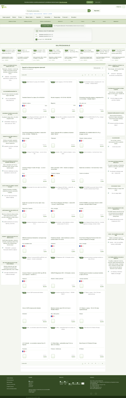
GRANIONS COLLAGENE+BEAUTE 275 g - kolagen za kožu (90, 133)
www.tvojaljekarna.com (96, 388)
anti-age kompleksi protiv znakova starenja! (10, 263)
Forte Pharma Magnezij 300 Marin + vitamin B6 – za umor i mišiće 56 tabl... (63, 203)
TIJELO (82, 21)
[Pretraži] (89, 10)
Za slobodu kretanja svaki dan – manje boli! (115, 162)
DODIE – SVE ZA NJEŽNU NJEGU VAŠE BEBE (116, 235)
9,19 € (102, 111)
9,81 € (102, 216)
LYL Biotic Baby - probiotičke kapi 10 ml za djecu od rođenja (62, 343)
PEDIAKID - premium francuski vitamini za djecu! (10, 237)
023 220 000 (48, 39)
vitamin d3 (45, 13)
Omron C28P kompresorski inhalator (31, 308)
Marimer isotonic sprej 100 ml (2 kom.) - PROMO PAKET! (61, 308)
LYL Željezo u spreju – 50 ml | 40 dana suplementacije (89, 308)
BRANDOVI (115, 21)
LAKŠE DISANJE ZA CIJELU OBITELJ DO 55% (10, 211)
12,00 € (45, 181)
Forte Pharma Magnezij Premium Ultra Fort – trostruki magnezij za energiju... (90, 238)
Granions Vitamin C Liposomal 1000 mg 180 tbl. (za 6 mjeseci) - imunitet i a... (34, 273)
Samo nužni (97, 2)
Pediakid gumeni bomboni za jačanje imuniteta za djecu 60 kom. (91, 273)
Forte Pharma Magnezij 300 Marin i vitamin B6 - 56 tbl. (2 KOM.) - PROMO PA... (34, 133)
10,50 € (73, 356)
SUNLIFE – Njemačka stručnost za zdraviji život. (116, 66)
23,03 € (102, 146)
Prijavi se (119, 6)
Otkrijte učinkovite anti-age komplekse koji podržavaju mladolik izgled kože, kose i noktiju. (10, 268)
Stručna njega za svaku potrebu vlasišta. (116, 89)
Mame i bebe (29, 17)
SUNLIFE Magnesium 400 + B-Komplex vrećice (63, 273)
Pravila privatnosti (10, 380)
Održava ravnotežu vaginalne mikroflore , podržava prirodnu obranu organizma (10, 142)
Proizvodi (65, 17)
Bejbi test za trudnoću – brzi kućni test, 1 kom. (91, 167)
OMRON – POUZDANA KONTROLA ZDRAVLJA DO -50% (10, 66)
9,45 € (102, 251)
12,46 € (73, 251)
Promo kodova (69, 25)
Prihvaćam (89, 2)
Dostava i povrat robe (11, 384)
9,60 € (45, 356)
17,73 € (45, 146)
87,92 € (45, 321)
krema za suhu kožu (38, 13)
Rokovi (14, 17)
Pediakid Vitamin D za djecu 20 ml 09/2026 (33, 97)
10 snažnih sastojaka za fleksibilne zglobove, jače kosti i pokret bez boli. (116, 167)
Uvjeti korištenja (10, 377)
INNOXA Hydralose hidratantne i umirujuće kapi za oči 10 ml (34, 238)
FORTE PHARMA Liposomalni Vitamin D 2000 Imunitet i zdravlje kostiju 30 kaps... (90, 203)
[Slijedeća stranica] (102, 75)
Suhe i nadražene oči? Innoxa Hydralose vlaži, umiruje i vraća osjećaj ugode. (10, 166)
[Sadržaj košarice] (24, 110)
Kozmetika (47, 17)
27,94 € (102, 356)
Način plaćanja (9, 382)
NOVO (104, 21)
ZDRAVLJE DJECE (28, 21)
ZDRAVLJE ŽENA (12, 21)
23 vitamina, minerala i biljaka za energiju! (116, 258)
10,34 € (73, 216)
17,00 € (45, 216)
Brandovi (73, 17)
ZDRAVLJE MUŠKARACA (45, 21)
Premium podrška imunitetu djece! (116, 113)
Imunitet (38, 17)
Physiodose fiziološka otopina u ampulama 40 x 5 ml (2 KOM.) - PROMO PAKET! (91, 98)
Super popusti (6, 17)
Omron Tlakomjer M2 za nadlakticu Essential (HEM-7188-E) (62, 133)
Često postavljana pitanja (12, 388)
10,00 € (73, 321)
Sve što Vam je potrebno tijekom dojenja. (10, 186)
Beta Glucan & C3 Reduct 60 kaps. (88, 343)
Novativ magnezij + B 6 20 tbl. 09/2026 (61, 97)
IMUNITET (60, 21)
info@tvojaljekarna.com (97, 387)
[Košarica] (123, 6)
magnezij (31, 13)
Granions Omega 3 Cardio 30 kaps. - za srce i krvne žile (34, 168)
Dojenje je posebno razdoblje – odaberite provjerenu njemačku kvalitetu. (10, 191)
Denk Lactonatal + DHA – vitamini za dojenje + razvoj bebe (62, 168)
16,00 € (45, 286)
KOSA (93, 21)
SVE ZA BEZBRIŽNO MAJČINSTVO (10, 91)
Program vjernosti (10, 386)
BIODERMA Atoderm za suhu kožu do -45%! (10, 114)
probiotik (50, 13)
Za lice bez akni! (116, 137)
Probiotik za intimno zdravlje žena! (10, 137)
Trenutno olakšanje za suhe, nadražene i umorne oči (10, 162)
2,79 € (102, 181)
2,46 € (45, 111)
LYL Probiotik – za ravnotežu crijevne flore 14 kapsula (33, 343)
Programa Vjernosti (60, 25)
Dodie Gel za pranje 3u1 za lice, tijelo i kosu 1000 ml (33, 203)
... (98, 74)
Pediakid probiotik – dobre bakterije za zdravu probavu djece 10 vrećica (62, 238)
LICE (72, 21)
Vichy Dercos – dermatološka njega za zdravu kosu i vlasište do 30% (116, 94)
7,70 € (73, 286)
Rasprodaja (57, 17)
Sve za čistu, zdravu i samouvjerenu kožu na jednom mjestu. (116, 142)
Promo (20, 17)
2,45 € (73, 111)
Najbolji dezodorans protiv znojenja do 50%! (116, 208)
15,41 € (73, 181)
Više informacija (63, 2)
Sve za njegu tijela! (115, 186)
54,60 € (73, 146)
